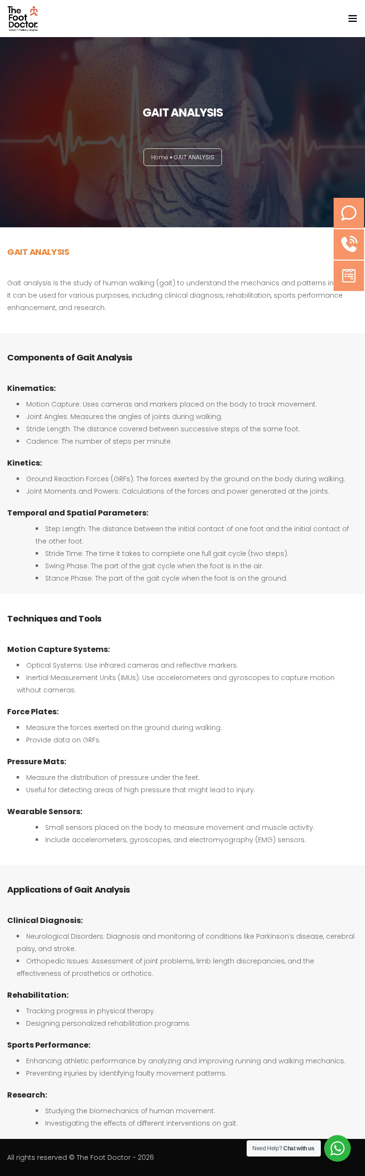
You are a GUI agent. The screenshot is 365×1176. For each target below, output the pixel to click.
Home (159, 157)
